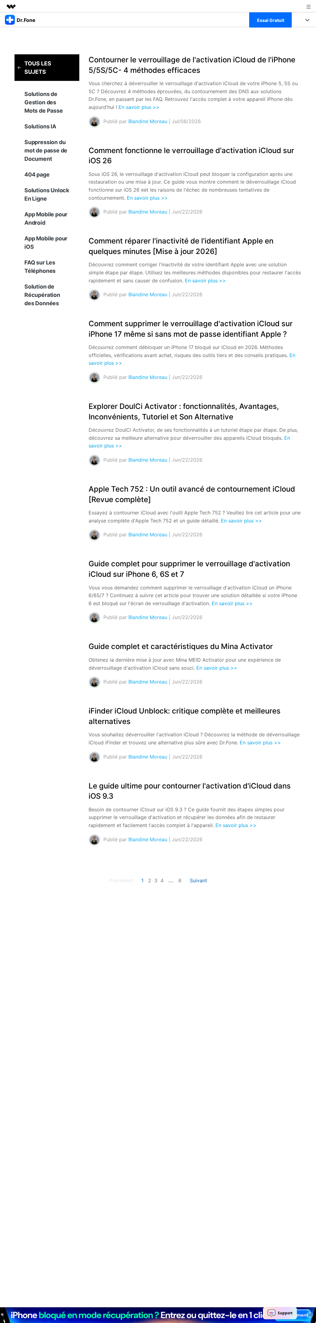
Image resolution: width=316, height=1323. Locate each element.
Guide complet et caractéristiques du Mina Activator (181, 646)
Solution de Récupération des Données (42, 294)
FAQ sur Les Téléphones (40, 266)
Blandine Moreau (147, 121)
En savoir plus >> (139, 107)
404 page (37, 174)
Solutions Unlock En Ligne (46, 194)
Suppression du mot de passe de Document (45, 150)
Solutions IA (40, 126)
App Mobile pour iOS (45, 242)
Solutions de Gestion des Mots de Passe (43, 102)
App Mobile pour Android (45, 218)
